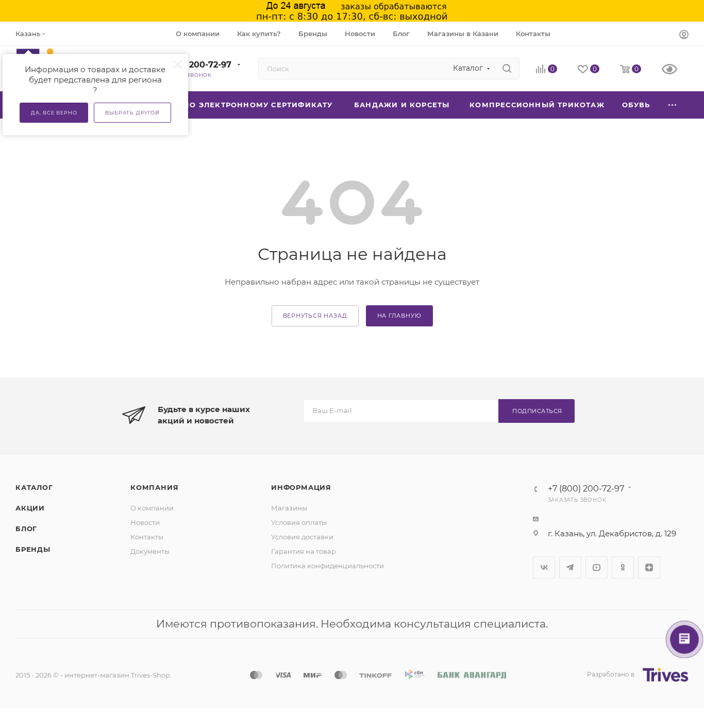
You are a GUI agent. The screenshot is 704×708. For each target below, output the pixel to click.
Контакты (146, 537)
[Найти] (506, 68)
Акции (30, 508)
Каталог (34, 487)
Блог (26, 528)
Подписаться (537, 411)
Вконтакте (544, 567)
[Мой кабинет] (684, 35)
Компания (154, 487)
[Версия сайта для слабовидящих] (675, 70)
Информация (301, 487)
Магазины (289, 508)
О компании (152, 508)
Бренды (33, 549)
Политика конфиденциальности (327, 566)
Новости (145, 522)
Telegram (570, 567)
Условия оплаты (299, 522)
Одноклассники (623, 567)
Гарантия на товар (303, 551)
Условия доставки (302, 537)
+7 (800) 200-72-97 (190, 65)
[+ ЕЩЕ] (673, 105)
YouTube (596, 567)
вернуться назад (315, 315)
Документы (150, 551)
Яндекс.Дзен (649, 567)
